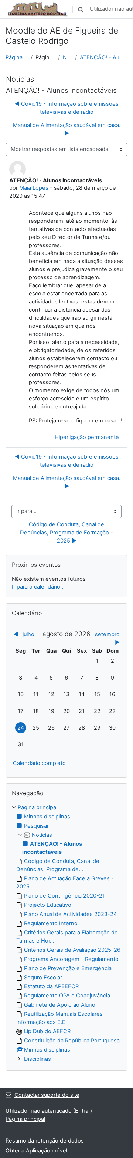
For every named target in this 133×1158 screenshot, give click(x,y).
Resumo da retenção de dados (45, 1140)
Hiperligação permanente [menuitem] (87, 437)
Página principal (17, 57)
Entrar (82, 1111)
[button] (80, 9)
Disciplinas (37, 1059)
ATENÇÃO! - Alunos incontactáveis (103, 57)
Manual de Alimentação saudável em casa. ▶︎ (66, 129)
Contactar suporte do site (46, 1095)
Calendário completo (39, 763)
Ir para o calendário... (38, 586)
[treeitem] (66, 933)
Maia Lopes (33, 188)
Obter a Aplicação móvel (36, 1150)
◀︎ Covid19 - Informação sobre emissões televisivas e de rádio (67, 108)
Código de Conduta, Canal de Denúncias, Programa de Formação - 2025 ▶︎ (67, 532)
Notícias (67, 57)
